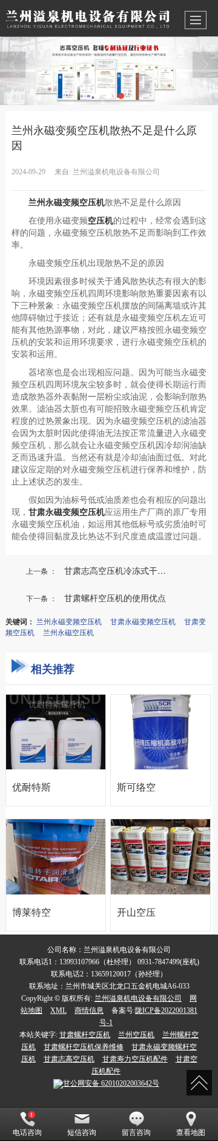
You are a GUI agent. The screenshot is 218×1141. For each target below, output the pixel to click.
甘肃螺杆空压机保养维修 (84, 1047)
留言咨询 (136, 1132)
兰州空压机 (136, 1034)
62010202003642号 (111, 1083)
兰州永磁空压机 (68, 632)
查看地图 (190, 1132)
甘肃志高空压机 (69, 1059)
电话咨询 (27, 1132)
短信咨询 (81, 1132)
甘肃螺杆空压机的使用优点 (115, 597)
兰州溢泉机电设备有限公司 (138, 998)
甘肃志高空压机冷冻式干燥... (118, 570)
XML (58, 1010)
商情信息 (89, 1010)
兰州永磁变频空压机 (69, 621)
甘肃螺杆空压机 (84, 1034)
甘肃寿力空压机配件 (135, 1059)
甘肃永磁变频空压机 (143, 621)
